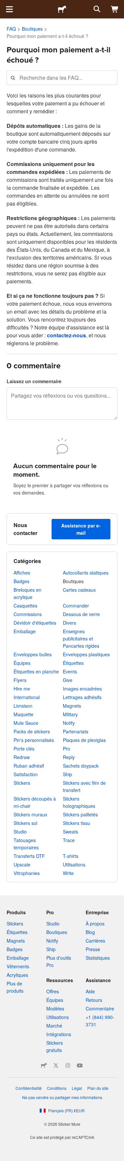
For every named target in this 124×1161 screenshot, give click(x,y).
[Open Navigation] (9, 9)
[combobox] (62, 78)
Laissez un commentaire (34, 381)
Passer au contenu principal (5, 5)
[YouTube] (79, 1065)
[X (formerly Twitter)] (56, 1065)
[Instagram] (67, 1065)
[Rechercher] (96, 9)
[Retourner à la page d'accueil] (62, 9)
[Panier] (114, 9)
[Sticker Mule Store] (44, 1065)
